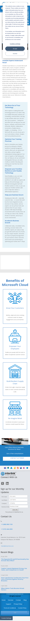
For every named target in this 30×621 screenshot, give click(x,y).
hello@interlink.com (7, 546)
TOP (15, 613)
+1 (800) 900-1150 (6, 524)
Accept (15, 48)
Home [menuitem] (3, 600)
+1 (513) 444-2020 (6, 529)
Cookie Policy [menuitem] (22, 608)
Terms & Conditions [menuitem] (10, 608)
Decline (15, 53)
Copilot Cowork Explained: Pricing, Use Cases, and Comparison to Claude (14, 569)
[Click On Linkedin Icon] (7, 483)
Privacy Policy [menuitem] (18, 604)
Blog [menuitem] (25, 600)
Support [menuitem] (8, 604)
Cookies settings (15, 44)
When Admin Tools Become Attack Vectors (12, 589)
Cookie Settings (6, 618)
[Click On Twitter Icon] (3, 483)
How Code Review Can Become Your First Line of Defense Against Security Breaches (14, 579)
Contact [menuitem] (18, 600)
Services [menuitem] (10, 600)
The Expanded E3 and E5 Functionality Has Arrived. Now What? (15, 560)
